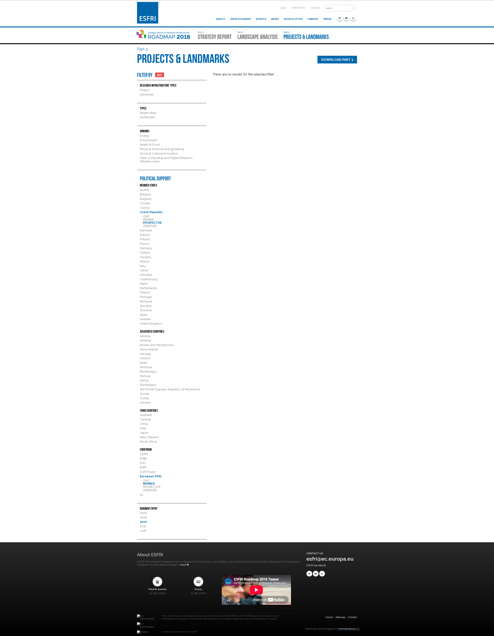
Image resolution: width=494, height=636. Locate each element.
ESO (143, 463)
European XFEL (151, 476)
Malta (143, 283)
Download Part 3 (337, 60)
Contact (315, 7)
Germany (146, 248)
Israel (143, 362)
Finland (145, 239)
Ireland (144, 261)
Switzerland (148, 385)
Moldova (146, 367)
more (183, 564)
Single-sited (148, 113)
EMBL (143, 458)
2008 (143, 517)
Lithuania (146, 275)
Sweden (145, 319)
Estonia (145, 235)
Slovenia (146, 310)
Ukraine (145, 402)
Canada (145, 419)
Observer (150, 226)
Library (313, 19)
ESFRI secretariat (316, 565)
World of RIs (293, 19)
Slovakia (145, 306)
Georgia (145, 354)
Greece (145, 252)
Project (145, 90)
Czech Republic (151, 212)
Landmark (147, 94)
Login (283, 7)
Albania (145, 336)
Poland (145, 292)
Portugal (146, 297)
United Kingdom (151, 323)
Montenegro (148, 371)
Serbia (144, 380)
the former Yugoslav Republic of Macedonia (170, 389)
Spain (144, 314)
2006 (143, 513)
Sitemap (340, 617)
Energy (145, 135)
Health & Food (150, 144)
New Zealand (149, 437)
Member (148, 219)
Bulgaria (145, 199)
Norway (145, 376)
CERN (144, 454)
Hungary (145, 257)
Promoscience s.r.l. (349, 628)
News (275, 19)
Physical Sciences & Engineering (162, 149)
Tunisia (144, 394)
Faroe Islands (149, 349)
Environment (148, 140)
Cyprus (145, 207)
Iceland (145, 358)
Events (261, 19)
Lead (146, 216)
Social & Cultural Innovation (159, 153)
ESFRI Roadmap (240, 19)
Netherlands (148, 288)
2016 (143, 526)
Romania (146, 301)
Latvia (144, 270)
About (220, 19)
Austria (144, 190)
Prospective (152, 222)
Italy (142, 266)
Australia (146, 415)
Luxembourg (148, 279)
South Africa (148, 441)
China (144, 424)
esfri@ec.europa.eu (330, 559)
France (144, 243)
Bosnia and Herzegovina (156, 345)
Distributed (147, 117)
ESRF (143, 467)
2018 (143, 530)
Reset (159, 74)
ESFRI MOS (298, 7)
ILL (142, 494)
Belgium (145, 194)
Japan (144, 432)
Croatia (145, 203)
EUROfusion (148, 472)
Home (329, 617)
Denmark (146, 230)
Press (327, 19)
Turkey (144, 398)
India (143, 428)
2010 (143, 522)
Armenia (145, 340)
